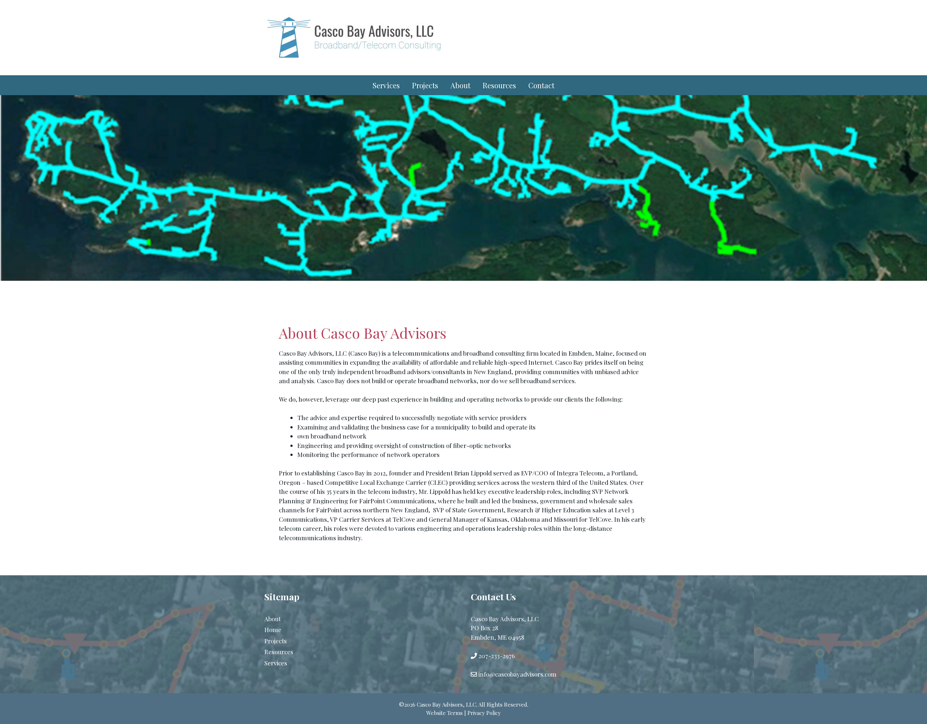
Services (386, 85)
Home (272, 630)
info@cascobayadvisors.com (517, 674)
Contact (541, 85)
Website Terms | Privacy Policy (463, 712)
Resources (499, 85)
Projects (425, 85)
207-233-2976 (496, 656)
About (460, 85)
